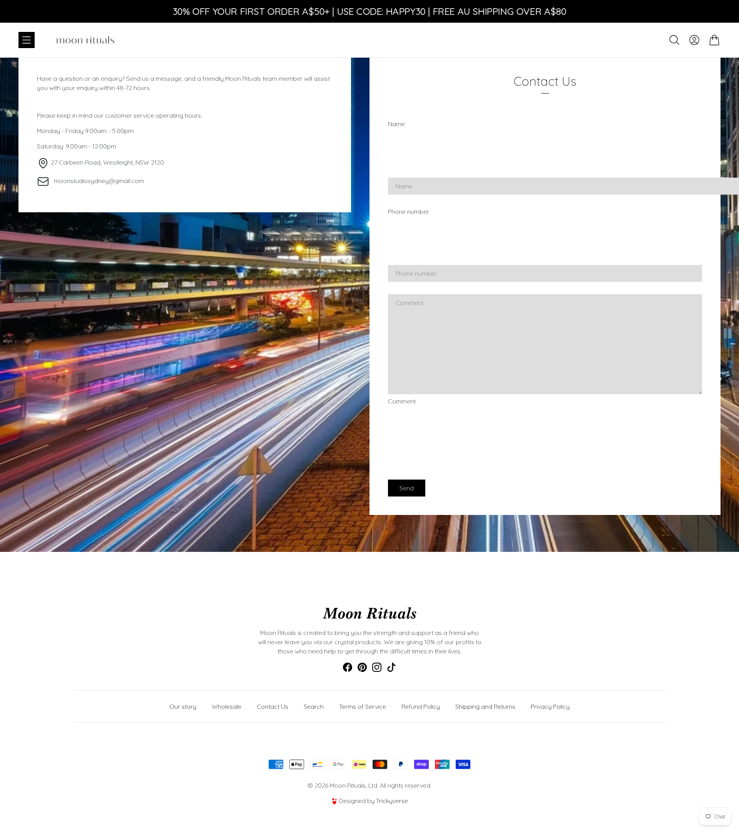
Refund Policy (420, 706)
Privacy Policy (550, 706)
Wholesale (226, 706)
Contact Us (272, 706)
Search (314, 706)
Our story (182, 706)
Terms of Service (362, 706)
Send (407, 488)
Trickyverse (392, 801)
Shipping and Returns (485, 706)
